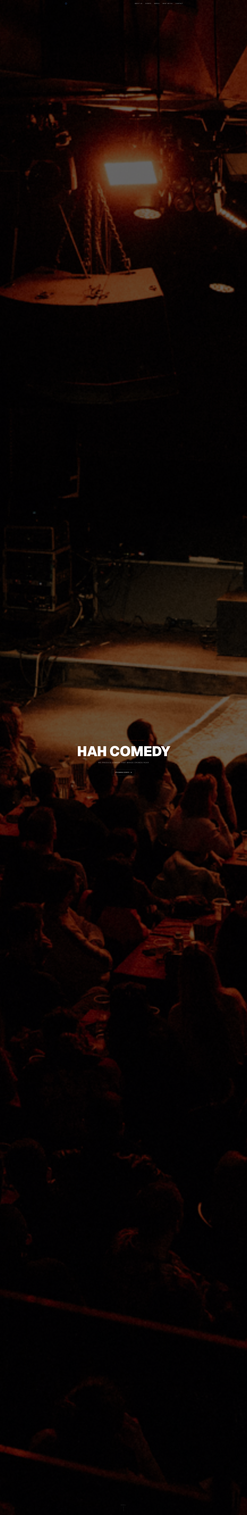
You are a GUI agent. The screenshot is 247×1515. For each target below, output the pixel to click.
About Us (138, 3)
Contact (179, 3)
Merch (156, 3)
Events (148, 3)
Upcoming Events (123, 772)
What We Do (168, 3)
